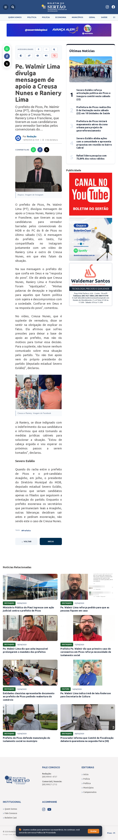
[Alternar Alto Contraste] (21, 55)
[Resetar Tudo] (54, 55)
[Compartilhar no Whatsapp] (7, 49)
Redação (31, 136)
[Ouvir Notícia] (46, 55)
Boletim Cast (11, 818)
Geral (92, 17)
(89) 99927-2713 (49, 784)
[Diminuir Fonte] (46, 49)
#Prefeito (26, 531)
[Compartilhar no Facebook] (7, 56)
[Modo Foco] (37, 55)
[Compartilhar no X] (7, 64)
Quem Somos (15, 17)
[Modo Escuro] (54, 49)
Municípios (77, 17)
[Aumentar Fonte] (38, 49)
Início (51, 541)
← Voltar (26, 541)
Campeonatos (89, 792)
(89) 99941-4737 (49, 777)
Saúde (104, 17)
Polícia (46, 17)
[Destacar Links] (29, 55)
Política (31, 17)
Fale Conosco (11, 813)
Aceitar (93, 831)
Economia (60, 17)
